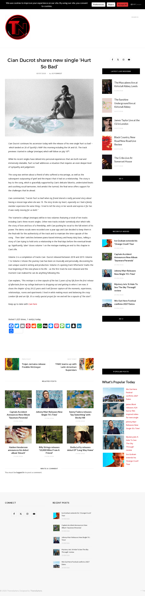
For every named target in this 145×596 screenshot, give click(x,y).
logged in (20, 472)
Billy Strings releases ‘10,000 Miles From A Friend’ (49, 450)
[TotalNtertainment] (17, 27)
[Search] (129, 17)
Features (62, 10)
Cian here (32, 304)
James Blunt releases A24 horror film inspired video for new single (132, 411)
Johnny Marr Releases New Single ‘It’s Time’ (133, 425)
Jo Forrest (57, 73)
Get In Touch (80, 10)
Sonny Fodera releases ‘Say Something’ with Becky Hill (80, 415)
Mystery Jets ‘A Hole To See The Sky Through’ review (126, 287)
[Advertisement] (88, 21)
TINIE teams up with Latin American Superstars (66, 367)
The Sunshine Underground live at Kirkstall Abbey (125, 103)
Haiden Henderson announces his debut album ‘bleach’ (18, 450)
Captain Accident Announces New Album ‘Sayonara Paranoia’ (18, 415)
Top (143, 590)
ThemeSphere (36, 591)
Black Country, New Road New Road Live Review (125, 141)
